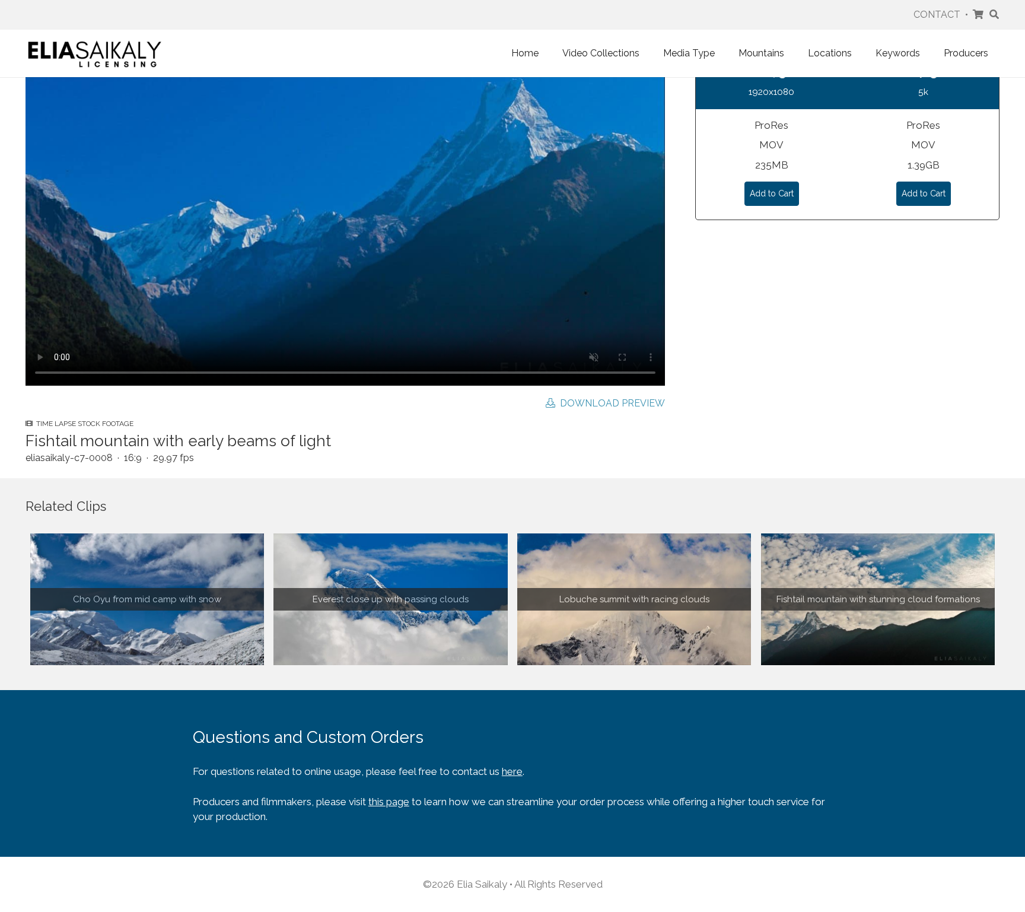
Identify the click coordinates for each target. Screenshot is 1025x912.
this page (388, 802)
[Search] (993, 15)
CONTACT (936, 14)
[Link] (95, 53)
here (512, 771)
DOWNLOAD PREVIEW (610, 403)
